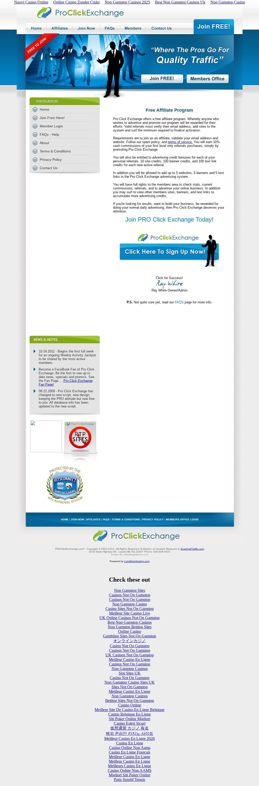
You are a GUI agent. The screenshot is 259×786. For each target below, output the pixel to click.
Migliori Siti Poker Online (129, 775)
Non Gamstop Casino (129, 604)
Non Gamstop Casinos (130, 668)
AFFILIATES (93, 519)
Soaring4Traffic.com (192, 548)
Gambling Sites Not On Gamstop (129, 636)
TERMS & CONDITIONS (126, 519)
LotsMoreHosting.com (136, 561)
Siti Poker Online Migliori (129, 719)
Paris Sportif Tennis (129, 779)
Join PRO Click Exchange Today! (169, 219)
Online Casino (129, 631)
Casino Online (129, 705)
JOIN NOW (77, 519)
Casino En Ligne (129, 743)
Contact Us (48, 168)
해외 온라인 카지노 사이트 (129, 733)
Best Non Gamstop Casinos (129, 622)
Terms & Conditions (55, 151)
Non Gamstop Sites (129, 590)
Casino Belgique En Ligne (129, 714)
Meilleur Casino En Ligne (129, 659)
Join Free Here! (52, 118)
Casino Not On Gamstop (129, 646)
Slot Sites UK (130, 673)
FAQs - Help (49, 134)
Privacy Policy (51, 160)
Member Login (51, 126)
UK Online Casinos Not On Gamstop (129, 618)
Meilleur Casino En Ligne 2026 (129, 738)
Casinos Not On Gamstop (129, 595)
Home (44, 109)
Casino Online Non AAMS (130, 770)
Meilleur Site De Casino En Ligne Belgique (129, 710)
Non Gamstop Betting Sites (130, 627)
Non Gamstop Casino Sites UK (129, 682)
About (44, 143)
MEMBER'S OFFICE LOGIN (182, 519)
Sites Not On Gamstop (130, 687)
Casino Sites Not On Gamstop (129, 608)
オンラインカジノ (129, 641)
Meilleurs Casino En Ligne (129, 766)
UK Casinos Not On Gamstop (129, 655)
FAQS (179, 302)
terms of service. (180, 142)
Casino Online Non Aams (129, 747)
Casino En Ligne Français (129, 752)
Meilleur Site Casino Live (129, 613)
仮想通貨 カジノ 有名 (129, 728)
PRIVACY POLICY (153, 519)
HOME (65, 519)
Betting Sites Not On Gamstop (129, 700)
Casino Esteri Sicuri (129, 723)
